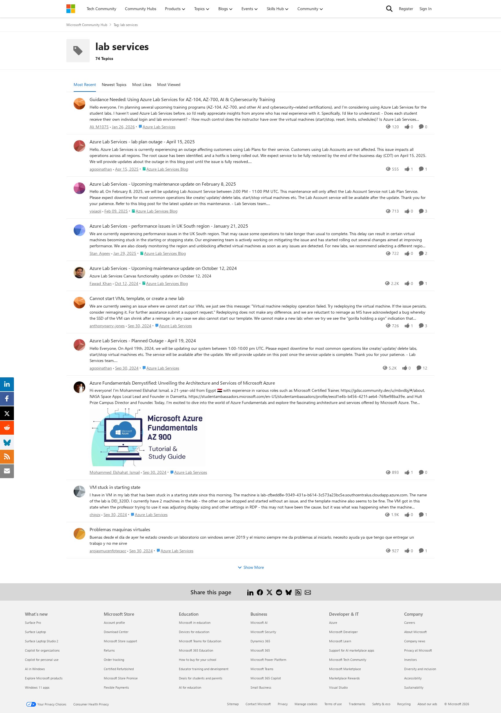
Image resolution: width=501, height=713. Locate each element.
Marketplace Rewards (344, 678)
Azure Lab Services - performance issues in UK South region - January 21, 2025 (169, 226)
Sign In (426, 8)
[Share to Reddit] (279, 592)
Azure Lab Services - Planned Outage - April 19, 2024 (143, 340)
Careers (409, 622)
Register (406, 8)
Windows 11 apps (37, 687)
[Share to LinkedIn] (250, 592)
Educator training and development (203, 669)
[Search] (389, 8)
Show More (254, 567)
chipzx (95, 514)
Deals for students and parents (200, 678)
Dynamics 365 (260, 641)
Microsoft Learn (340, 641)
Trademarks (357, 704)
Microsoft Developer (343, 632)
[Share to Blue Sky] (289, 592)
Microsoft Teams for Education (200, 641)
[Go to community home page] (70, 8)
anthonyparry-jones (107, 325)
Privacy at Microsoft (418, 650)
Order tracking (114, 659)
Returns (109, 650)
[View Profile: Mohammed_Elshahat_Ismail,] (79, 387)
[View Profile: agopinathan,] (79, 146)
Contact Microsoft (258, 704)
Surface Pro (33, 622)
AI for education (190, 687)
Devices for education (194, 632)
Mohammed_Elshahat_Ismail (115, 472)
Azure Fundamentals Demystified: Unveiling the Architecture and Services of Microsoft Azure (182, 383)
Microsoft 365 (260, 650)
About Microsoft (415, 632)
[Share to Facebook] (260, 592)
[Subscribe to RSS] (298, 592)
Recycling (404, 704)
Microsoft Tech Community (347, 659)
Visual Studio (338, 687)
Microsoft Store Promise (121, 678)
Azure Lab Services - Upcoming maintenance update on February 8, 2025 (163, 184)
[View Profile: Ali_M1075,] (79, 103)
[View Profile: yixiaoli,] (79, 188)
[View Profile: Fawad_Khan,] (79, 272)
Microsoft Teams (262, 669)
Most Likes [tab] (141, 84)
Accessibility (413, 678)
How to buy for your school (197, 659)
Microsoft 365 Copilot (266, 678)
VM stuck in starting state (115, 487)
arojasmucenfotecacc (108, 550)
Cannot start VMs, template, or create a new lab (137, 298)
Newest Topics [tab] (114, 84)
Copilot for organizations (42, 650)
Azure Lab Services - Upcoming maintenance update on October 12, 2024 (163, 268)
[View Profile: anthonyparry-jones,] (79, 302)
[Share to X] (269, 592)
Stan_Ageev (100, 253)
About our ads (427, 704)
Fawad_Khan (101, 283)
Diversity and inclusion (420, 669)
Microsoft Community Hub (86, 24)
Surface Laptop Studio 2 (41, 641)
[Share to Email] (308, 592)
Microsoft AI (259, 622)
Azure (333, 622)
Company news (414, 641)
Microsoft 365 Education (196, 650)
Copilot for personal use (42, 659)
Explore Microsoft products (44, 678)
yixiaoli (95, 211)
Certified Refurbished (119, 669)
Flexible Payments (116, 687)
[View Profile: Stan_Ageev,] (79, 230)
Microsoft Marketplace (345, 669)
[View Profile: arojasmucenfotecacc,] (79, 534)
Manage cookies (306, 704)
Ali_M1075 (99, 126)
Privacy (283, 704)
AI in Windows (35, 669)
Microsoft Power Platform (268, 659)
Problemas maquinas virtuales (120, 529)
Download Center (116, 632)
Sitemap (233, 704)
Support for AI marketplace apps (351, 650)
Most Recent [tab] (85, 84)
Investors (410, 659)
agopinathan (101, 169)
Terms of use (333, 704)
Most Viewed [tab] (168, 84)
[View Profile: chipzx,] (79, 491)
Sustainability (413, 687)
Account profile (114, 622)
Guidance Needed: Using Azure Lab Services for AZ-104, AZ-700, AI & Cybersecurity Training (182, 99)
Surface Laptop (35, 632)
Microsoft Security (263, 632)
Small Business (261, 687)
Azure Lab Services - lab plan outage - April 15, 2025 (142, 142)
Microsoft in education (194, 622)
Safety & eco (381, 704)
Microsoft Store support (120, 641)
